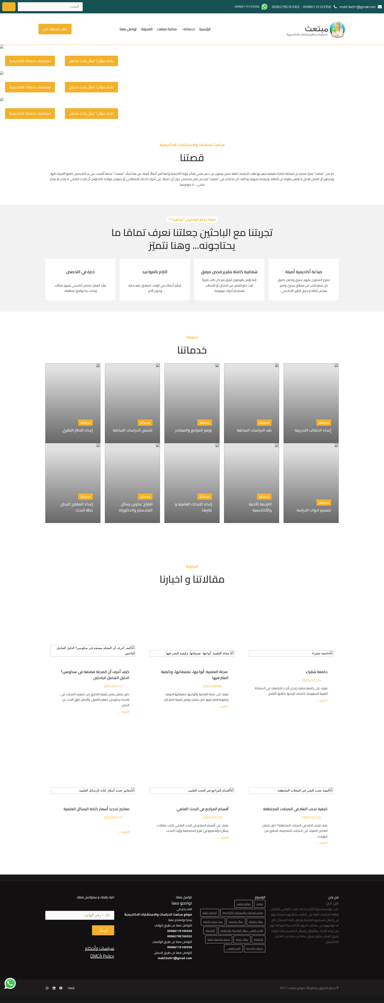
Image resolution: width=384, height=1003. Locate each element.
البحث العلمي (233, 948)
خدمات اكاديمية (254, 948)
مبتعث (259, 903)
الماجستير (210, 930)
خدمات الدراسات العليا (219, 939)
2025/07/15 (113, 817)
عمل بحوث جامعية (213, 921)
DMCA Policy (102, 956)
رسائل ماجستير (236, 921)
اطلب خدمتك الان (55, 29)
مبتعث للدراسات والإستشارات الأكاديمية (243, 912)
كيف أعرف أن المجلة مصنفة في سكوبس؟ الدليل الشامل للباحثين (95, 674)
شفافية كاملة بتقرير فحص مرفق (229, 271)
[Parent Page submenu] (183, 29)
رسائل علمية (242, 939)
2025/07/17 (113, 686)
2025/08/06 (212, 686)
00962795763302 (286, 6)
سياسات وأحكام (99, 948)
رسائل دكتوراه (256, 921)
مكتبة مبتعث (167, 29)
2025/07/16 (212, 817)
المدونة (147, 29)
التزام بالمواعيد (154, 271)
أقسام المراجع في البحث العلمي (201, 808)
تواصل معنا (128, 29)
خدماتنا (189, 29)
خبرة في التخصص (80, 271)
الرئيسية (205, 29)
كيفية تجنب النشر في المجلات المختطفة (294, 808)
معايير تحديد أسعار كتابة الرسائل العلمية (95, 808)
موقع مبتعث (243, 903)
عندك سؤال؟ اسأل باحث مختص (91, 60)
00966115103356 (317, 6)
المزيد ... (322, 700)
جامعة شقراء (317, 671)
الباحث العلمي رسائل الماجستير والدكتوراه (242, 930)
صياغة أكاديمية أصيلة (303, 271)
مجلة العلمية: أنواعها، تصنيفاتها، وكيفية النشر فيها (194, 674)
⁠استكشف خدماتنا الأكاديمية (30, 60)
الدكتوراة (258, 939)
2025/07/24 (311, 680)
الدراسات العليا (209, 912)
